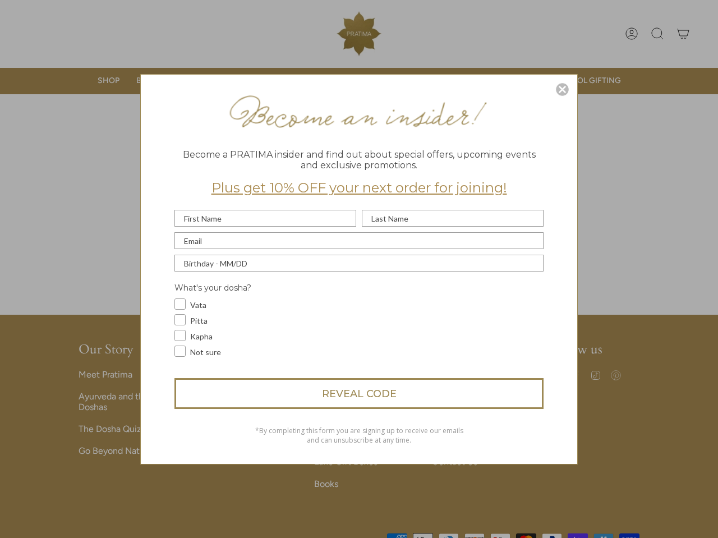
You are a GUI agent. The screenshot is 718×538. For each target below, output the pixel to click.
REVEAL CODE (359, 394)
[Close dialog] (562, 89)
